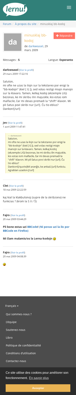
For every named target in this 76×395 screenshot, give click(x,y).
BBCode (32, 227)
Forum (7, 24)
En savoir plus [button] (39, 378)
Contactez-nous (16, 361)
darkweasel (35, 46)
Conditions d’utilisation (21, 353)
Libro (9, 337)
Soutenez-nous (15, 330)
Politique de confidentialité (23, 345)
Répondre (65, 35)
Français (11, 306)
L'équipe (11, 322)
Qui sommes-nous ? (19, 314)
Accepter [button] (38, 388)
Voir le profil (26, 69)
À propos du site (25, 24)
